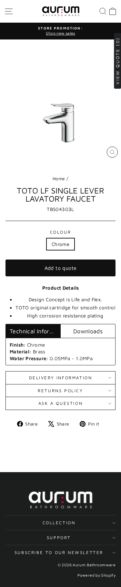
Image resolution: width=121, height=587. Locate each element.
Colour (60, 232)
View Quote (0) (117, 60)
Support (59, 537)
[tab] (33, 331)
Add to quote (61, 268)
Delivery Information (60, 377)
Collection (59, 522)
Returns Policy (60, 390)
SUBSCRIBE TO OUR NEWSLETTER (59, 552)
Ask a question (60, 403)
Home (59, 178)
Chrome (60, 244)
